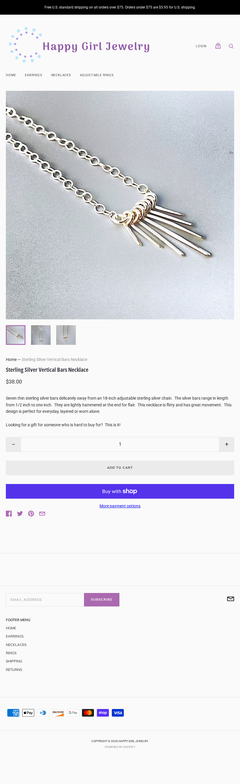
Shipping (14, 661)
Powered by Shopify (120, 747)
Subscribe (101, 599)
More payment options (120, 506)
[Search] (231, 47)
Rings (11, 653)
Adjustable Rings (97, 75)
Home (11, 75)
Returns (14, 669)
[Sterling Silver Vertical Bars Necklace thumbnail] (15, 335)
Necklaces (61, 75)
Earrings (33, 75)
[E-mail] (230, 599)
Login (201, 46)
